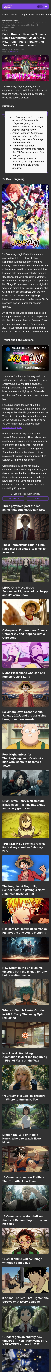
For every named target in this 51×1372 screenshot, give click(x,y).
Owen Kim (14, 52)
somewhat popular (12, 427)
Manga (23, 14)
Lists (31, 14)
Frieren (40, 14)
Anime (14, 14)
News (5, 14)
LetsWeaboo (7, 21)
